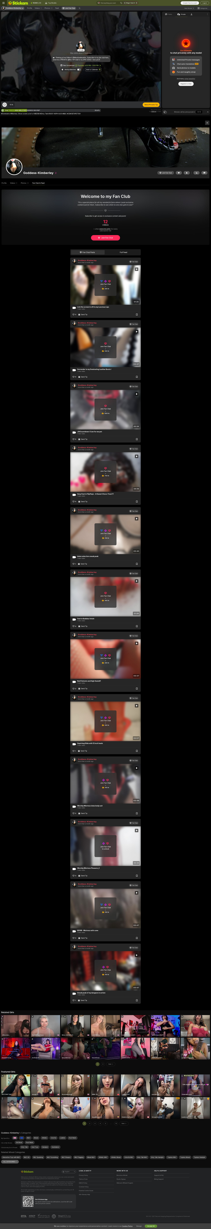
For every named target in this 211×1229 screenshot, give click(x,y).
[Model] (207, 123)
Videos (38, 8)
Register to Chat (186, 84)
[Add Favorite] (4, 105)
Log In (205, 3)
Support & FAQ (159, 1175)
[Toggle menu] (3, 3)
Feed (57, 8)
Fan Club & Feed (38, 183)
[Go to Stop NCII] (64, 1216)
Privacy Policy (83, 1175)
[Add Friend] (196, 173)
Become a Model (122, 1175)
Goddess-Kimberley (87, 260)
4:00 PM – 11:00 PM (88, 65)
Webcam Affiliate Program (125, 1183)
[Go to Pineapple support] (54, 1216)
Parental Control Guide (86, 1190)
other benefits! (189, 79)
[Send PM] (204, 173)
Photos (49, 8)
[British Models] (15, 1138)
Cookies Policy (84, 1187)
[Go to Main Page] (18, 3)
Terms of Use (83, 1179)
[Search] (121, 2)
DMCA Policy (83, 1183)
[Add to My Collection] (137, 314)
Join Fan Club (107, 238)
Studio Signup (121, 1179)
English (67, 1171)
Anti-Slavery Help (84, 1194)
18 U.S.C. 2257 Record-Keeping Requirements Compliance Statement (168, 1216)
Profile (29, 8)
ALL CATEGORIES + (9, 1161)
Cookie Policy (127, 1226)
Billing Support (159, 1179)
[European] (22, 1138)
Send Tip (84, 314)
